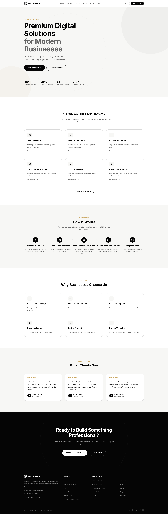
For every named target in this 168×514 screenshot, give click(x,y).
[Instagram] (133, 510)
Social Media (68, 492)
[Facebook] (130, 510)
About (92, 3)
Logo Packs (96, 492)
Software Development (71, 499)
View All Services (83, 191)
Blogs (85, 3)
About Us (123, 481)
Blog (121, 484)
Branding (67, 488)
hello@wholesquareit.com (34, 490)
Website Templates (98, 481)
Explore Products (56, 68)
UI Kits (94, 495)
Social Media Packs (98, 488)
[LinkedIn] (136, 510)
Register (123, 495)
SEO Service (68, 495)
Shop (78, 3)
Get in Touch (97, 453)
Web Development (70, 484)
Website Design (69, 481)
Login (126, 3)
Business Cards (97, 484)
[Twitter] (140, 510)
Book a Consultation (73, 453)
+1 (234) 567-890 (32, 494)
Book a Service (137, 3)
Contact (99, 3)
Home (62, 3)
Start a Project (33, 68)
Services (70, 3)
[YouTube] (143, 510)
